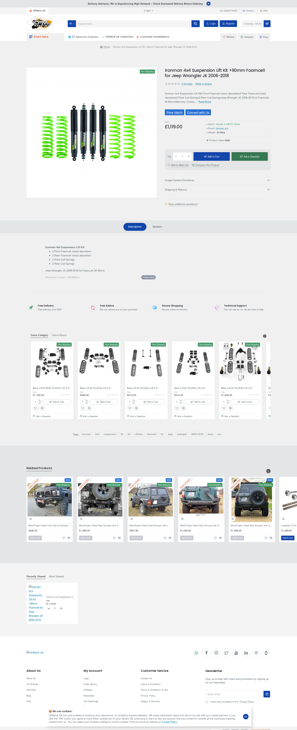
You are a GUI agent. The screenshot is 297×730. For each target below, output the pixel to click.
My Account (93, 670)
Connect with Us (198, 112)
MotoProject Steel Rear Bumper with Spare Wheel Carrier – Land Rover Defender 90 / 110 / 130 (100, 525)
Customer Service (154, 670)
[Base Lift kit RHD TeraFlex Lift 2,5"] (52, 362)
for (162, 434)
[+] (189, 156)
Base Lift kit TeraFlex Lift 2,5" (95, 388)
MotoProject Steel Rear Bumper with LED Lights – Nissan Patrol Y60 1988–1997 (151, 525)
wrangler (182, 434)
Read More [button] (204, 102)
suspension (110, 434)
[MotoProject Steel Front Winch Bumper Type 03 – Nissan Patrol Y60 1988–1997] (50, 500)
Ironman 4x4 (222, 128)
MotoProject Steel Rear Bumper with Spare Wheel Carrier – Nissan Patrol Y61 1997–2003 (201, 525)
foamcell (151, 434)
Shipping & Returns (176, 189)
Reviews (157, 226)
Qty (169, 156)
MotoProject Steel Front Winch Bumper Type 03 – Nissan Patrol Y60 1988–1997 (50, 525)
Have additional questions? (183, 204)
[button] (212, 156)
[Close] (208, 4)
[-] (176, 156)
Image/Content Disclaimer (179, 180)
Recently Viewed (35, 576)
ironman (86, 434)
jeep (170, 434)
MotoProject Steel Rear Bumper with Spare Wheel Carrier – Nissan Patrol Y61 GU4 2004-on (252, 525)
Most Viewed (56, 576)
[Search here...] (195, 23)
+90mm (139, 434)
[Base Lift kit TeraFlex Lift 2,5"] (99, 362)
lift (122, 434)
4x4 (97, 434)
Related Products (39, 468)
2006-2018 (197, 434)
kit (129, 434)
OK (245, 716)
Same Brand (59, 335)
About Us (33, 670)
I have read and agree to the (231, 701)
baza (210, 434)
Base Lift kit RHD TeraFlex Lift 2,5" (51, 388)
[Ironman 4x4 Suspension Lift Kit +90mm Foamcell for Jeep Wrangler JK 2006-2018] (36, 603)
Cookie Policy (169, 721)
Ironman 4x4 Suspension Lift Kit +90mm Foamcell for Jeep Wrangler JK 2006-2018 (61, 597)
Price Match (175, 112)
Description (135, 226)
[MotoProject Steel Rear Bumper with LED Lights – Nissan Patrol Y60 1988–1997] (151, 500)
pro (219, 434)
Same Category (39, 335)
